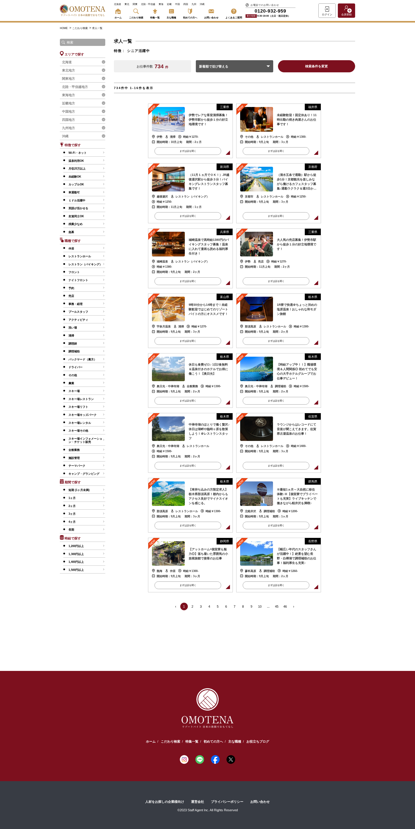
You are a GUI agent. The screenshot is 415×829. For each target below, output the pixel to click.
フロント (74, 272)
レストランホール (80, 256)
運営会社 (197, 801)
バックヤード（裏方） (83, 359)
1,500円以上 (76, 570)
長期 (71, 529)
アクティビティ (78, 319)
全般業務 (74, 450)
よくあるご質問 (233, 17)
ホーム (118, 17)
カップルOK (76, 184)
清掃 (71, 335)
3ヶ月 (72, 513)
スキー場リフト (78, 406)
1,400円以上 (76, 561)
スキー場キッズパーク (83, 414)
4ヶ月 (72, 521)
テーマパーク (77, 465)
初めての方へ (190, 17)
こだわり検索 (136, 17)
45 (276, 606)
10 (260, 606)
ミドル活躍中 (77, 200)
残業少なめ (76, 224)
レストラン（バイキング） (85, 264)
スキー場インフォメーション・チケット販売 (85, 440)
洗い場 (73, 327)
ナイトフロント (78, 280)
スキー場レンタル (80, 422)
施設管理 (74, 458)
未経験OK (75, 176)
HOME (64, 28)
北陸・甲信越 (148, 4)
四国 (185, 4)
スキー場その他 (78, 430)
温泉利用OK (76, 160)
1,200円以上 (76, 546)
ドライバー (76, 367)
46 (285, 606)
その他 (73, 375)
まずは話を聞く (188, 151)
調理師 (73, 343)
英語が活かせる (78, 208)
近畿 (169, 4)
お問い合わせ (211, 17)
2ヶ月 (72, 506)
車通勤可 (74, 192)
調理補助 (74, 351)
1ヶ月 (72, 498)
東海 (161, 4)
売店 (71, 296)
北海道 (117, 4)
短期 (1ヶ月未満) (79, 490)
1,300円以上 (76, 554)
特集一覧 (155, 17)
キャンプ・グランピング (84, 473)
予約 (71, 288)
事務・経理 (76, 304)
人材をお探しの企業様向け (164, 801)
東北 (126, 4)
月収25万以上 (77, 168)
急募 (71, 232)
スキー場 (74, 391)
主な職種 (171, 17)
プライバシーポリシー (227, 801)
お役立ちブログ (257, 741)
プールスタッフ (78, 311)
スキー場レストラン (81, 399)
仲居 (71, 248)
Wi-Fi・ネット (78, 152)
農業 (71, 383)
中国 (177, 4)
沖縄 (202, 4)
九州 (194, 4)
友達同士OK (76, 216)
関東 (135, 4)
